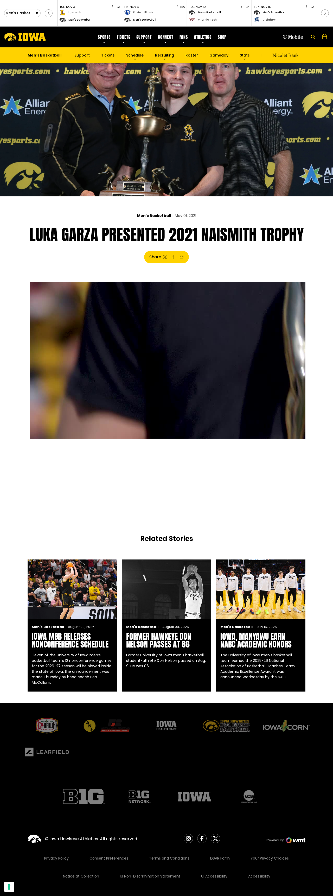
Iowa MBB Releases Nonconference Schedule (70, 640)
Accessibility (259, 876)
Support (144, 37)
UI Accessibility (214, 876)
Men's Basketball (154, 215)
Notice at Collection (81, 876)
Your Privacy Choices (270, 858)
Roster (191, 55)
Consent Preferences (108, 858)
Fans (184, 37)
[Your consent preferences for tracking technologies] (9, 887)
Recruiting (164, 55)
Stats (245, 55)
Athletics (203, 37)
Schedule (135, 55)
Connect (165, 37)
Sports (104, 37)
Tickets (123, 37)
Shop (222, 37)
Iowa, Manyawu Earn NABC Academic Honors (256, 640)
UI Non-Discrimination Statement (150, 876)
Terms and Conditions (169, 858)
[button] (49, 13)
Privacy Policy (56, 858)
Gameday (218, 55)
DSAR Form (220, 858)
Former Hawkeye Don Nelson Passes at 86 (158, 640)
